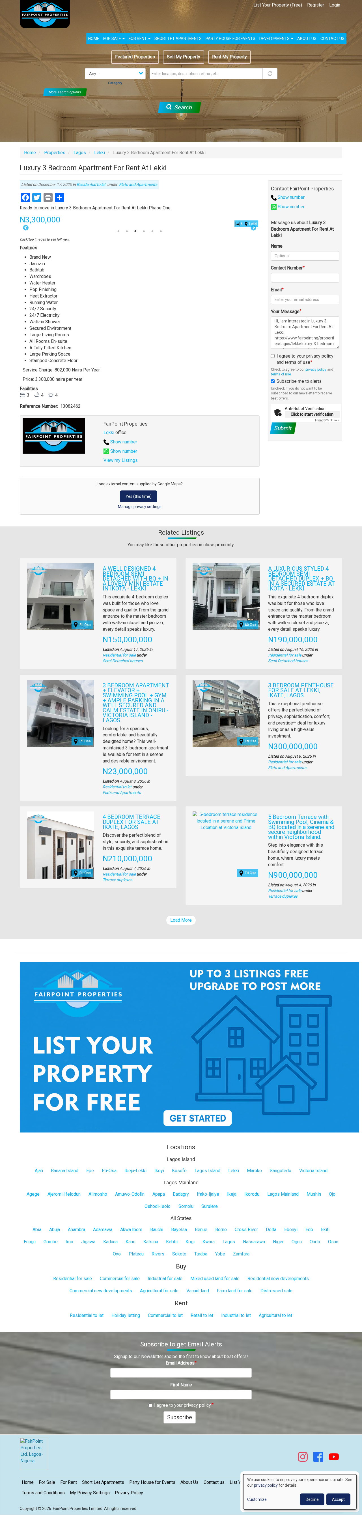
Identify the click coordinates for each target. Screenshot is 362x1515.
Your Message (285, 311)
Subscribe (179, 1417)
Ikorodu (251, 1194)
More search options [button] (65, 92)
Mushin (314, 1194)
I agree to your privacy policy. (183, 1405)
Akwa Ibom (131, 1229)
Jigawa (88, 1241)
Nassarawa (254, 1241)
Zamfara (241, 1254)
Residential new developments (278, 1278)
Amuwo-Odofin (130, 1194)
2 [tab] (127, 231)
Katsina (150, 1241)
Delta (271, 1229)
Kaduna (110, 1241)
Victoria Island (313, 1170)
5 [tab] (152, 231)
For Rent (138, 38)
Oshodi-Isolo (158, 1206)
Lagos (80, 152)
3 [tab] (135, 231)
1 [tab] (118, 231)
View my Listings (121, 460)
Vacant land (197, 1290)
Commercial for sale (120, 1278)
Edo (309, 1229)
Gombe (51, 1241)
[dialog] (299, 1491)
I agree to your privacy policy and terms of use (305, 359)
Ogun (297, 1241)
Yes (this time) (139, 496)
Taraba (200, 1254)
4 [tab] (144, 231)
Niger (278, 1241)
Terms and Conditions (43, 1492)
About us (306, 38)
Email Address (180, 1363)
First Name (181, 1384)
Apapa (158, 1194)
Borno (221, 1229)
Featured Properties (135, 57)
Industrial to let (236, 1315)
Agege (33, 1194)
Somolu (185, 1206)
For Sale (112, 38)
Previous (26, 228)
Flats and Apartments (138, 184)
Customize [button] (257, 1499)
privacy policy (315, 369)
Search (182, 107)
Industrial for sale (165, 1278)
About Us (189, 1482)
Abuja (54, 1229)
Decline (312, 1499)
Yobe (220, 1254)
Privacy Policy (129, 1492)
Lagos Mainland (283, 1194)
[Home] (47, 14)
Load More (181, 920)
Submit (282, 428)
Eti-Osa (109, 1170)
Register (315, 5)
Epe (90, 1170)
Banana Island (64, 1170)
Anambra (76, 1229)
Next (254, 228)
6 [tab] (161, 231)
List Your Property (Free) (277, 5)
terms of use (281, 374)
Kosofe (179, 1170)
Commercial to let (165, 1315)
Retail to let (202, 1315)
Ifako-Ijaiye (208, 1194)
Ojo (332, 1194)
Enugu (30, 1241)
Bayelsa (179, 1229)
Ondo (315, 1241)
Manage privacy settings (139, 506)
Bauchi (156, 1229)
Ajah (39, 1170)
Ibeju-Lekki (135, 1170)
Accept (338, 1499)
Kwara (208, 1241)
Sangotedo (280, 1170)
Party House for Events (230, 38)
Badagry (181, 1194)
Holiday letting (125, 1315)
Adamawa (102, 1229)
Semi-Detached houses (123, 660)
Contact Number (287, 268)
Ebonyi (291, 1229)
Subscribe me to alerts (299, 381)
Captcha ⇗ (327, 420)
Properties (54, 152)
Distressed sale (276, 1290)
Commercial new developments (101, 1290)
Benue (201, 1229)
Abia (37, 1229)
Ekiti (325, 1229)
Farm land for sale (235, 1290)
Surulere (209, 1206)
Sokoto (179, 1254)
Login (334, 5)
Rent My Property (229, 57)
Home (93, 38)
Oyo (117, 1254)
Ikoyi (159, 1170)
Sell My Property (183, 57)
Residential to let (91, 184)
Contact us (332, 38)
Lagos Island (207, 1170)
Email (276, 289)
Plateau (136, 1254)
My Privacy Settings (90, 1492)
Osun (333, 1241)
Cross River (246, 1229)
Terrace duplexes (117, 879)
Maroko (254, 1170)
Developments (274, 38)
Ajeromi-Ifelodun (64, 1194)
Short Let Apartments (178, 38)
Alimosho (98, 1194)
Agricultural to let (275, 1315)
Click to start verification (312, 414)
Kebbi (172, 1241)
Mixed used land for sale (215, 1278)
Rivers (158, 1254)
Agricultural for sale (159, 1290)
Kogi (190, 1241)
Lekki (99, 152)
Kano (130, 1241)
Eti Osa (85, 625)
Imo (69, 1241)
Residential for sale (119, 655)
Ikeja (231, 1194)
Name (277, 246)
